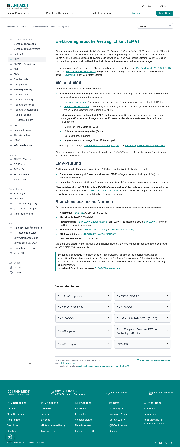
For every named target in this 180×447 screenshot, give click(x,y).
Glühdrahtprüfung (84, 420)
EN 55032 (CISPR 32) (96, 230)
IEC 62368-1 (81, 408)
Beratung (45, 420)
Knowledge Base (14, 27)
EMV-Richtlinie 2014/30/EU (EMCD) (153, 68)
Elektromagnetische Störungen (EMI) (102, 145)
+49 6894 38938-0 (120, 392)
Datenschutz (150, 414)
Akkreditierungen (15, 414)
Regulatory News (118, 414)
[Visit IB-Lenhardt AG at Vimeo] (166, 442)
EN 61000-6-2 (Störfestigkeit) (92, 222)
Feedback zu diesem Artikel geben (155, 360)
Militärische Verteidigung (53, 425)
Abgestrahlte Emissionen (76, 106)
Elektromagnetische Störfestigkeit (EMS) (145, 145)
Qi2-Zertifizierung (118, 425)
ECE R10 (79, 213)
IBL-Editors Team (69, 363)
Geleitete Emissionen (75, 102)
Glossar (26, 27)
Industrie (45, 414)
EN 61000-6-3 (150, 222)
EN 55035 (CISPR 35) (123, 230)
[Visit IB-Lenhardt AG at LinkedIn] (155, 442)
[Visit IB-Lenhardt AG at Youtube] (160, 442)
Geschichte (12, 425)
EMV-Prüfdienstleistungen (108, 268)
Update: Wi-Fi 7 (117, 420)
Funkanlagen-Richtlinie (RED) (81, 71)
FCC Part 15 (69, 75)
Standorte (11, 431)
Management (13, 420)
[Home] (17, 6)
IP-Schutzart (81, 414)
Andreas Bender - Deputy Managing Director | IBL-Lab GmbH (105, 366)
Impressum (149, 408)
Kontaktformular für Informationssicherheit (155, 421)
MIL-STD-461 (89, 234)
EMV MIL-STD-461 (84, 431)
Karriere (113, 431)
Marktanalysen (116, 408)
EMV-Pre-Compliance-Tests (105, 190)
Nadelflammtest (83, 425)
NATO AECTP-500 (106, 234)
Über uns (11, 408)
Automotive (46, 408)
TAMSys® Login (49, 431)
